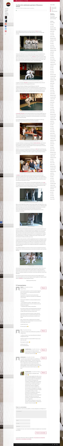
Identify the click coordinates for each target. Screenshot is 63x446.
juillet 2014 (52, 123)
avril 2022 (52, 26)
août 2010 (52, 188)
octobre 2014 (52, 117)
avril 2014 (52, 128)
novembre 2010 (53, 183)
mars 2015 (52, 109)
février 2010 (52, 199)
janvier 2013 (52, 150)
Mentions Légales (30, 444)
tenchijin (18, 175)
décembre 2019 (53, 38)
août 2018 (52, 52)
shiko (37, 149)
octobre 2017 (52, 62)
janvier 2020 (52, 36)
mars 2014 (52, 130)
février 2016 (52, 91)
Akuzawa (33, 56)
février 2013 (52, 149)
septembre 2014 (53, 119)
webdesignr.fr (40, 444)
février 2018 (52, 59)
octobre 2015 (52, 98)
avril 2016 (52, 88)
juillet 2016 (52, 83)
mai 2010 (52, 194)
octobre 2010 (52, 185)
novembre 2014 (53, 116)
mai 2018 (52, 55)
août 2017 (52, 66)
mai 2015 (52, 105)
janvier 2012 (52, 164)
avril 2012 (52, 161)
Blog (6, 11)
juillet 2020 (52, 31)
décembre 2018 (53, 48)
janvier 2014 (52, 133)
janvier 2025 (52, 22)
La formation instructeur (20, 113)
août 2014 (52, 121)
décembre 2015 (53, 95)
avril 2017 (52, 71)
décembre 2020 (53, 28)
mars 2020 (52, 34)
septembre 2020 (53, 29)
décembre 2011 (53, 166)
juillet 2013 (52, 143)
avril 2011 (52, 178)
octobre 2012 (52, 155)
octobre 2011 (52, 169)
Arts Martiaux (25, 8)
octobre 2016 (52, 78)
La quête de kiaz (28, 349)
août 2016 (52, 81)
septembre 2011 (53, 171)
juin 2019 (51, 41)
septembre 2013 (53, 140)
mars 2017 (52, 72)
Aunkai (28, 8)
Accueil (6, 8)
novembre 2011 (53, 168)
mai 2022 (52, 24)
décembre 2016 (53, 74)
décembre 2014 (53, 114)
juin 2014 (51, 124)
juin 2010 (51, 192)
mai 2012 (52, 159)
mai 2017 (52, 69)
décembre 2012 (53, 152)
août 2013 (52, 142)
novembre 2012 (53, 154)
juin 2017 (51, 67)
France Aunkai (53, 7)
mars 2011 (52, 180)
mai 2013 (52, 145)
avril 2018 (52, 57)
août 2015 (52, 100)
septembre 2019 (53, 40)
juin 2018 (51, 53)
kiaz (17, 8)
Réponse (44, 288)
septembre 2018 (53, 50)
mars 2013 (52, 147)
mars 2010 (52, 197)
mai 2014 (52, 126)
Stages (6, 10)
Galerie (6, 13)
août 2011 (52, 173)
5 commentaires (32, 8)
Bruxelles (26, 82)
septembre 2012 (53, 157)
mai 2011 (52, 176)
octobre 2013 (52, 138)
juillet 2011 (52, 174)
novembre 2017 (53, 60)
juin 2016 (51, 85)
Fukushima (21, 278)
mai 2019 (52, 43)
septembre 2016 (53, 79)
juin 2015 (51, 104)
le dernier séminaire (36, 143)
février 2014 (52, 131)
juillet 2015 (52, 102)
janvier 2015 (52, 112)
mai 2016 (52, 86)
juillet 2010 (52, 190)
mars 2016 (52, 90)
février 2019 (52, 47)
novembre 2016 (53, 76)
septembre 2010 (53, 187)
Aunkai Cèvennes (54, 11)
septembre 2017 (53, 64)
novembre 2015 (53, 97)
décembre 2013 (53, 135)
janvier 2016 (52, 93)
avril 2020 (52, 33)
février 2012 (52, 162)
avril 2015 (52, 107)
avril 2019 (52, 45)
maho (44, 182)
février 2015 (52, 110)
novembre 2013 (53, 136)
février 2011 (52, 181)
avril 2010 (52, 195)
